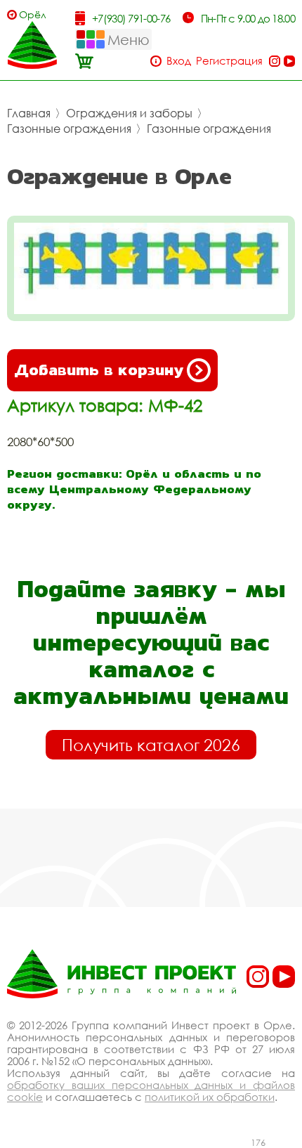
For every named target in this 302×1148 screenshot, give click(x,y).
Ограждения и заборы (129, 113)
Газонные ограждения (69, 129)
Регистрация (229, 61)
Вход (178, 61)
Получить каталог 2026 (151, 745)
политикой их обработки (210, 1096)
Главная (29, 113)
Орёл (32, 14)
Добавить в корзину (98, 369)
